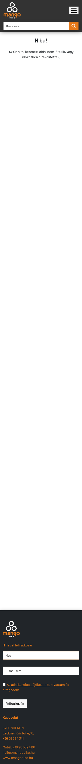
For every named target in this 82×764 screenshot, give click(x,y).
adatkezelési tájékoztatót (30, 684)
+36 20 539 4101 (23, 747)
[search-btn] (74, 26)
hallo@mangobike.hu (19, 752)
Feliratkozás (14, 703)
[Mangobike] (74, 10)
